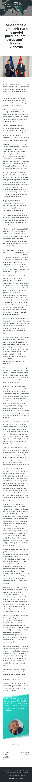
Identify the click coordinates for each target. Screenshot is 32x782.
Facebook (12, 778)
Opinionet (16, 21)
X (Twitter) (19, 778)
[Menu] (17, 14)
